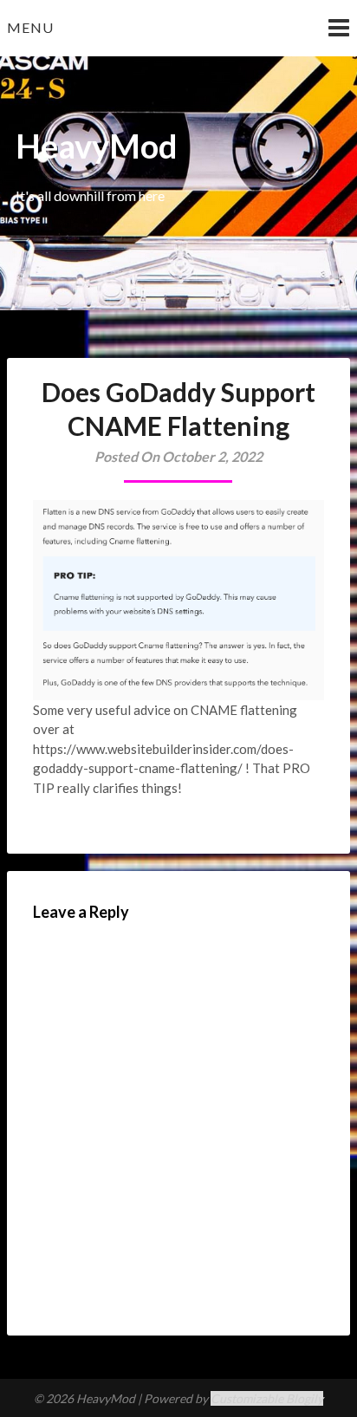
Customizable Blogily (267, 1398)
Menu (30, 27)
